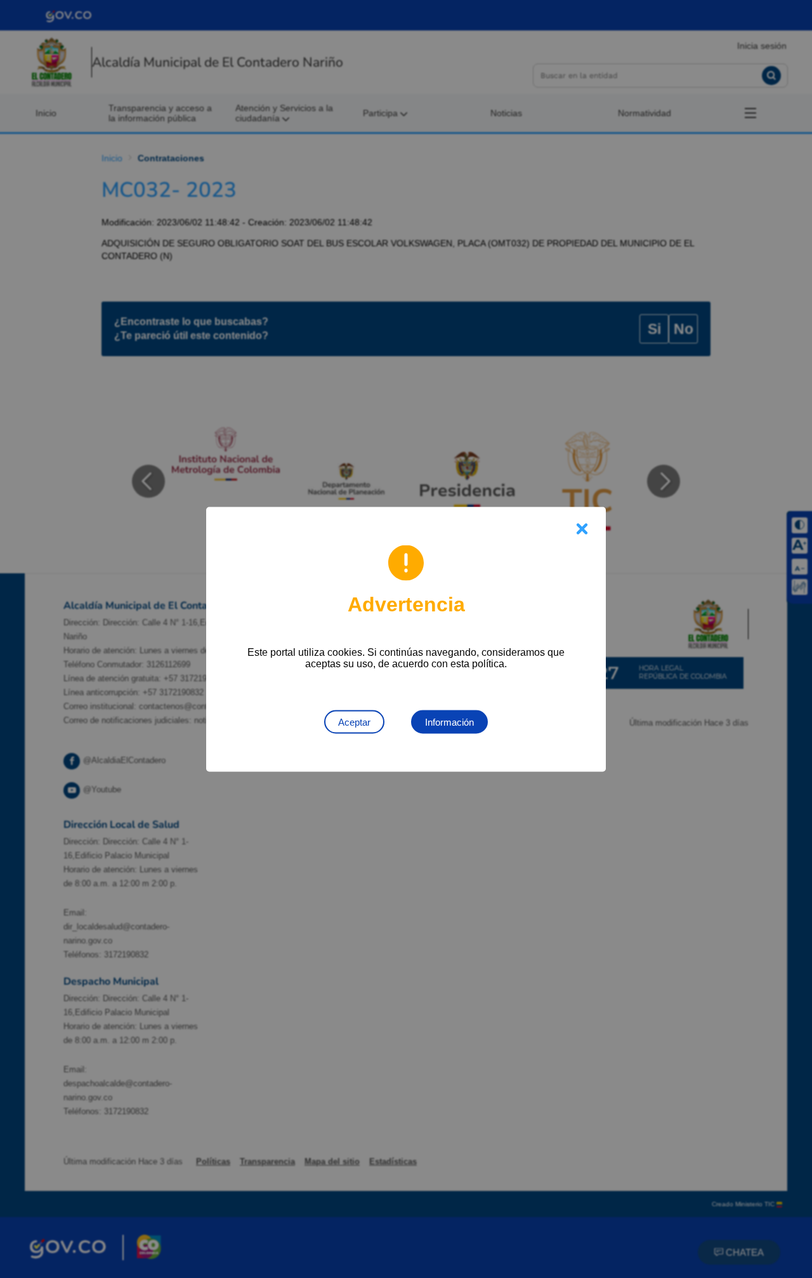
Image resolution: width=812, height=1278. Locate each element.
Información (449, 721)
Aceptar (354, 721)
